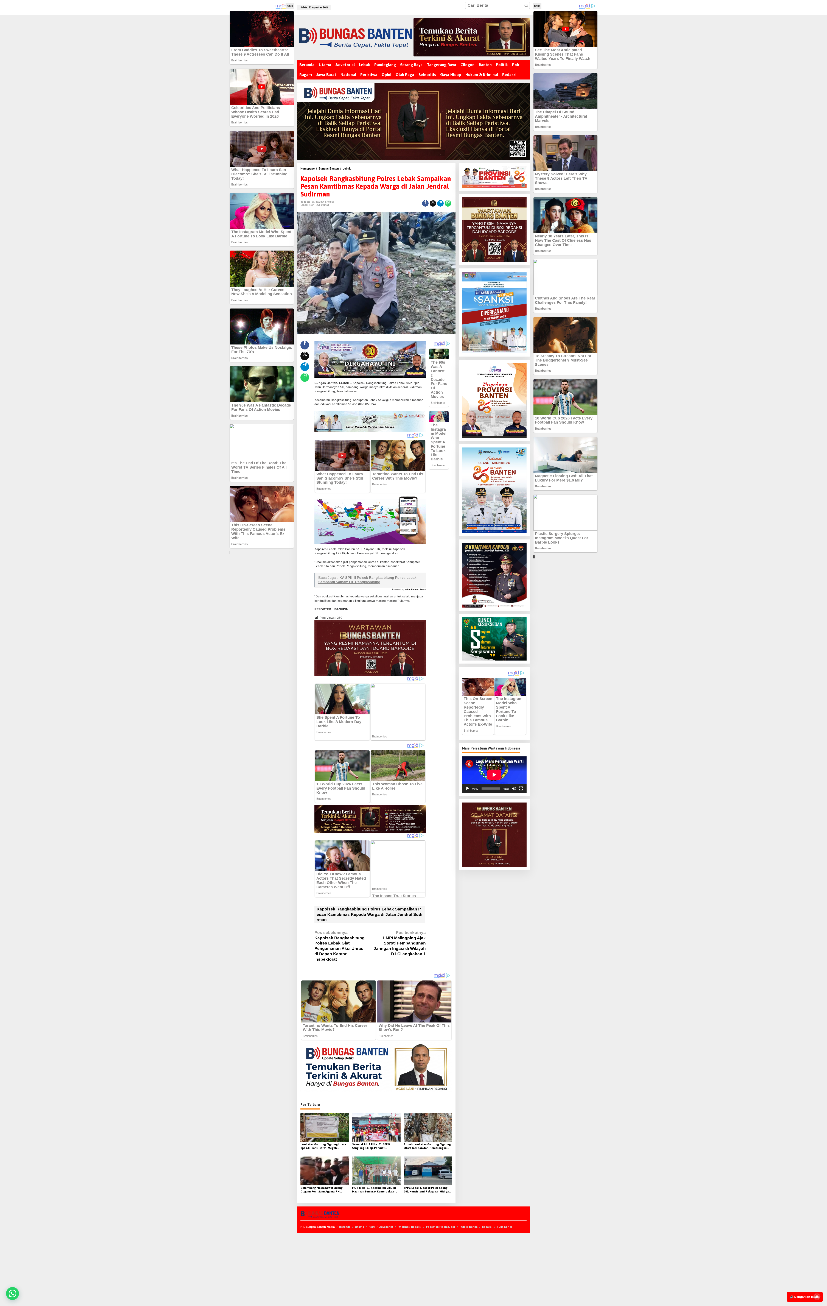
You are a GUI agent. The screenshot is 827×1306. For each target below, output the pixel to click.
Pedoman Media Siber (440, 1226)
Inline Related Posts (415, 589)
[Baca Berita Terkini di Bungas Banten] (472, 37)
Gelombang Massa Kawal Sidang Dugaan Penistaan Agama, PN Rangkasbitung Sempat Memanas (322, 1190)
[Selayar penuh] (521, 788)
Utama (359, 1226)
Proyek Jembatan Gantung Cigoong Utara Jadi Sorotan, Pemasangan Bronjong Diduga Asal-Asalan (427, 1146)
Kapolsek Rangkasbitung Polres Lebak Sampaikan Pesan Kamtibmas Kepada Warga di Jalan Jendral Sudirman (369, 914)
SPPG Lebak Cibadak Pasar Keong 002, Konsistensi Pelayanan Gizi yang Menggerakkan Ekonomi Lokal (428, 1190)
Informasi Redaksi (409, 1226)
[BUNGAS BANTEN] (355, 37)
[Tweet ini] (433, 203)
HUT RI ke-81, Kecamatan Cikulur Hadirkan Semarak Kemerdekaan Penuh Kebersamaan (374, 1190)
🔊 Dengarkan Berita (805, 1296)
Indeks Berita (468, 1226)
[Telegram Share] (440, 203)
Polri (311, 205)
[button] (526, 5)
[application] (494, 774)
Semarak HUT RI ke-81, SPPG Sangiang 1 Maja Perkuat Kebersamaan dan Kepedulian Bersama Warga (372, 1146)
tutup (290, 6)
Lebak (304, 205)
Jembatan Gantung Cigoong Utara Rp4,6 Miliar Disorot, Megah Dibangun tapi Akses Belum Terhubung (323, 1146)
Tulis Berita (504, 1226)
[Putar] (467, 788)
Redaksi (487, 1226)
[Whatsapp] (448, 203)
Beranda (344, 1226)
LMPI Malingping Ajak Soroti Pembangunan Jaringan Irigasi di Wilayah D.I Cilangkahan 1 (400, 943)
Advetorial (386, 1226)
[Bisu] (514, 788)
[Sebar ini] (425, 203)
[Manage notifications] (816, 1296)
